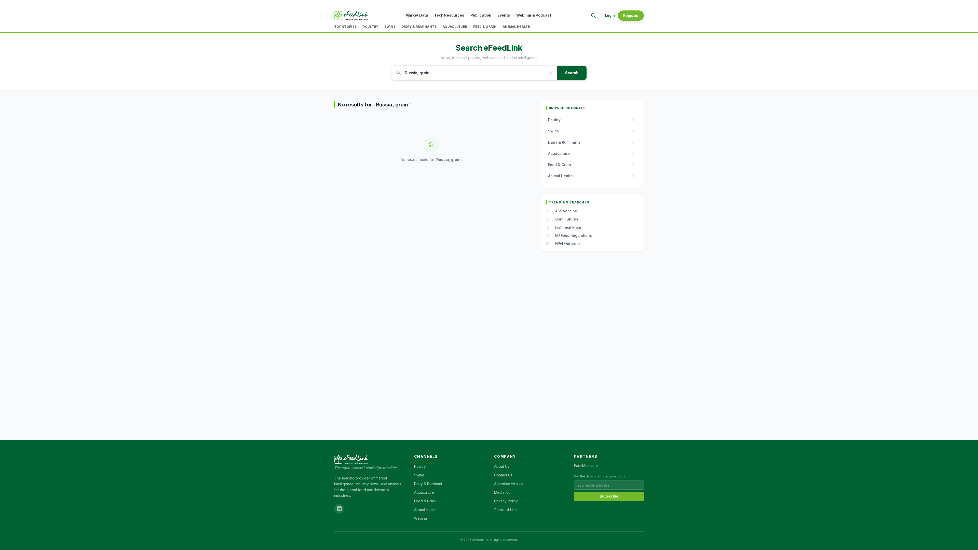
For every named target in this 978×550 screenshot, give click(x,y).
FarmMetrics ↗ (586, 465)
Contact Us (503, 475)
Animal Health (516, 27)
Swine (390, 27)
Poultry (370, 27)
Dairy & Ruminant (428, 484)
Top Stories (345, 27)
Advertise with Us (508, 484)
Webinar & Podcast (533, 15)
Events (503, 15)
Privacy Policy (506, 501)
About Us (501, 466)
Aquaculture (455, 27)
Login (610, 15)
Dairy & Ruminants (419, 27)
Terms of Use (505, 509)
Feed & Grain (485, 27)
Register (631, 15)
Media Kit (502, 492)
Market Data (416, 15)
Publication (480, 15)
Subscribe (609, 496)
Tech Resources (449, 15)
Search (571, 73)
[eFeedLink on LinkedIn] (339, 509)
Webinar (421, 518)
